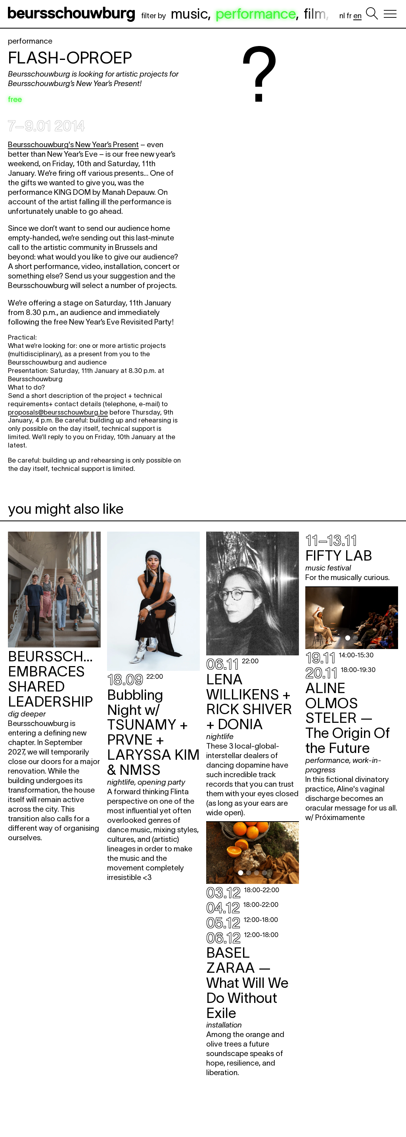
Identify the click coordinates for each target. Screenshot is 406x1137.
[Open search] (372, 14)
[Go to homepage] (73, 14)
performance (256, 13)
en (357, 16)
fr (349, 16)
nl (342, 16)
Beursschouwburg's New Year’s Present (73, 144)
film (315, 13)
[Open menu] (390, 14)
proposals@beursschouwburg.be (58, 412)
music (189, 13)
